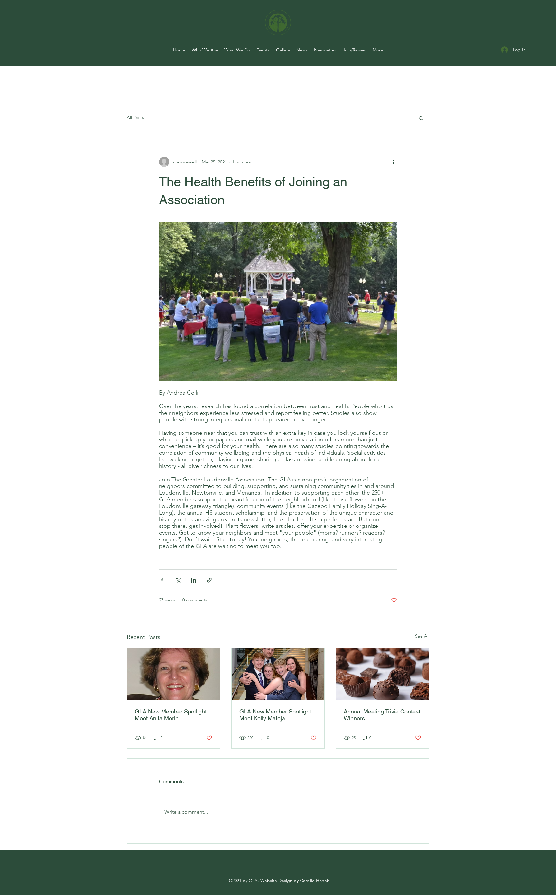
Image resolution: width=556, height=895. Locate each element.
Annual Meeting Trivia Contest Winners (382, 715)
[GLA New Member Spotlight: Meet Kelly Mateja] (278, 674)
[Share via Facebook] (162, 580)
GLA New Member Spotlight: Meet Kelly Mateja (275, 715)
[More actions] (393, 162)
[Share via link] (209, 580)
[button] (421, 117)
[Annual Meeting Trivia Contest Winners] (382, 674)
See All (422, 636)
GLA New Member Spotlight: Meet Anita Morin (171, 715)
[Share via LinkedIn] (193, 580)
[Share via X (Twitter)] (178, 580)
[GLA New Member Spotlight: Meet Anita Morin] (173, 674)
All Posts (135, 117)
